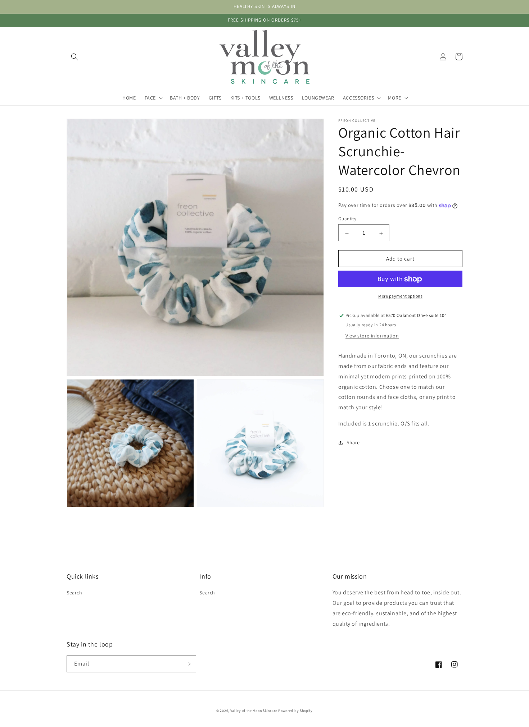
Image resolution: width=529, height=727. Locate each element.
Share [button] (353, 443)
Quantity (347, 219)
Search (74, 592)
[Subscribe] (188, 663)
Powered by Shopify (295, 710)
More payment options (400, 296)
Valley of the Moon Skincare (253, 710)
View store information (372, 336)
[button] (74, 57)
